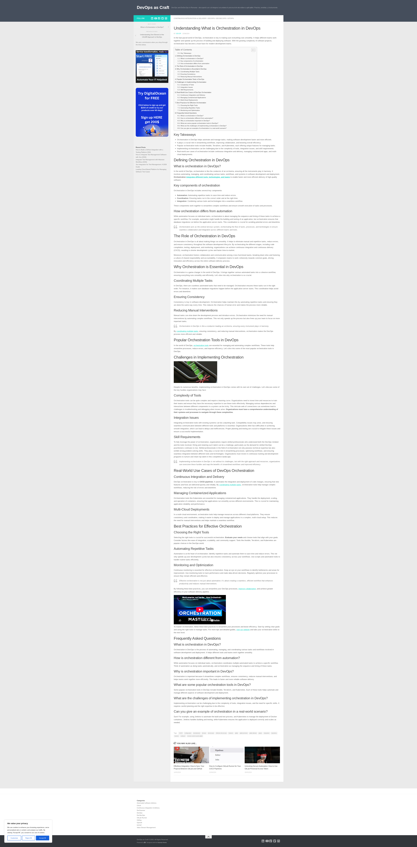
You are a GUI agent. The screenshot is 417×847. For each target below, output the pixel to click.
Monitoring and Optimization (190, 110)
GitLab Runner (142, 818)
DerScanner (141, 810)
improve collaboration (247, 589)
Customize (14, 838)
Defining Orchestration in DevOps (188, 56)
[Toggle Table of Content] (252, 50)
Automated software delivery (146, 803)
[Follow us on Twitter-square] (162, 18)
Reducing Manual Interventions (191, 76)
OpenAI (139, 822)
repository (274, 733)
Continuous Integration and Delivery (192, 95)
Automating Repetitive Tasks (190, 108)
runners (177, 736)
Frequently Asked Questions (187, 113)
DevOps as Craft (153, 7)
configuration (188, 733)
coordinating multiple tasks (187, 331)
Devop (178, 33)
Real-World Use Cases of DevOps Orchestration (194, 92)
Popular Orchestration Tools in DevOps (190, 79)
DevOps (211, 18)
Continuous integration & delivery (190, 18)
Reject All (28, 838)
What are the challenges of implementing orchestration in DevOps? (203, 126)
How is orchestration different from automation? (196, 118)
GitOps (231, 18)
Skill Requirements (186, 90)
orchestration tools (201, 345)
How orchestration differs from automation (194, 63)
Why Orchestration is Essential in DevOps (192, 69)
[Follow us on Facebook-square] (159, 18)
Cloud (139, 805)
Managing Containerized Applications (193, 97)
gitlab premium (243, 733)
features (231, 733)
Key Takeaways (186, 53)
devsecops (211, 733)
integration (266, 733)
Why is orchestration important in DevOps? (195, 120)
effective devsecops (221, 733)
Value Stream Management (146, 827)
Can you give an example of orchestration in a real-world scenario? (203, 128)
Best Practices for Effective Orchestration (191, 103)
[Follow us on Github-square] (166, 18)
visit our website (243, 630)
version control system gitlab (194, 736)
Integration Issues (186, 87)
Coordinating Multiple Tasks (189, 71)
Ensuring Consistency (187, 74)
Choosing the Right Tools (189, 105)
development (196, 733)
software (183, 736)
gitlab (236, 733)
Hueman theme (162, 842)
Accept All (42, 838)
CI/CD (180, 733)
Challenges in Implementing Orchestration (191, 82)
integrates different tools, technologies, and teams (208, 177)
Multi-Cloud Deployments (189, 100)
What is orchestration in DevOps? (192, 58)
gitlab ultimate (253, 733)
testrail (139, 825)
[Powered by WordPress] (145, 842)
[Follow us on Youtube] (155, 18)
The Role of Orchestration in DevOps (190, 66)
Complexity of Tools (187, 85)
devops (204, 733)
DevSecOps (221, 18)
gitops (260, 733)
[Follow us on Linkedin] (152, 18)
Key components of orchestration (191, 61)
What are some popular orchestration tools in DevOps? (199, 123)
